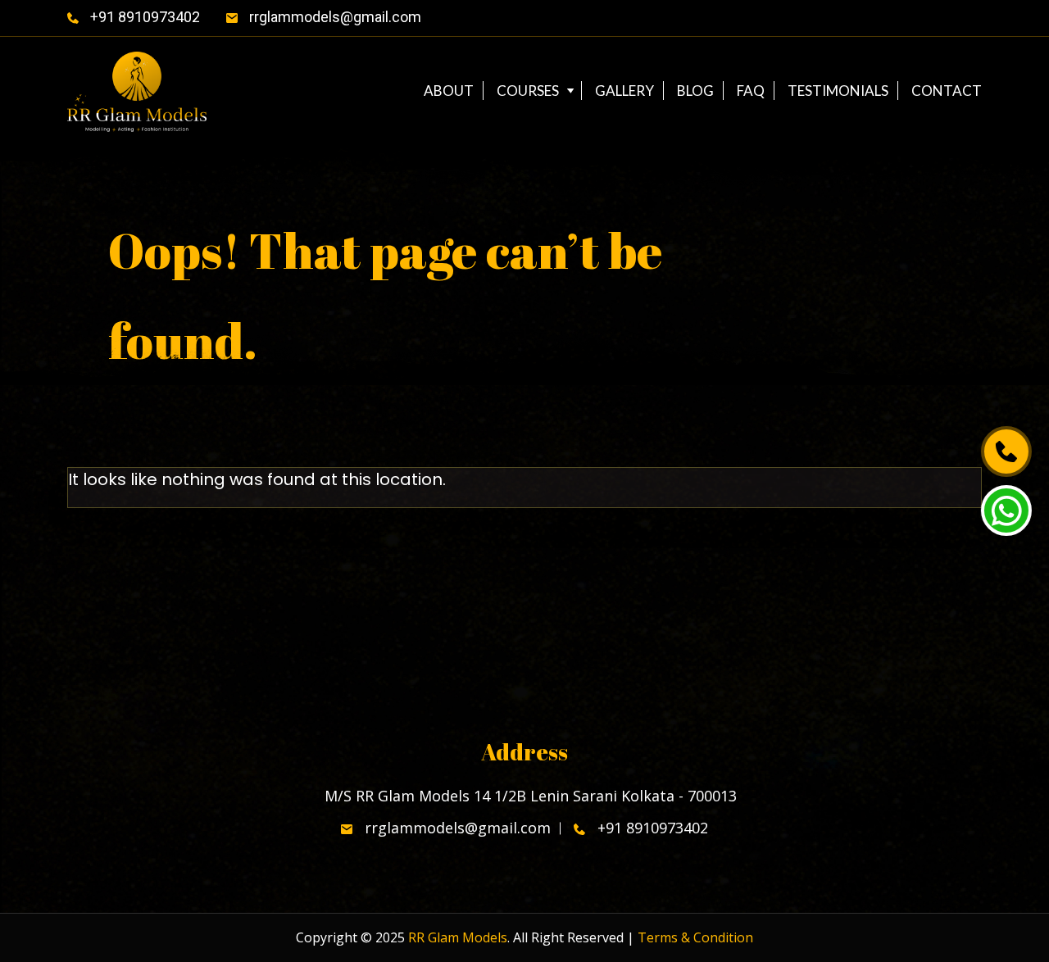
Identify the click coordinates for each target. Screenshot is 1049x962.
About (449, 90)
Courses (528, 90)
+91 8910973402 (143, 16)
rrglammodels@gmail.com (333, 16)
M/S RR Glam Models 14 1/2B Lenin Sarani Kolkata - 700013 (528, 796)
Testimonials (838, 90)
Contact (946, 90)
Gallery (624, 90)
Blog (695, 90)
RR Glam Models (457, 937)
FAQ (751, 90)
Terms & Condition (695, 937)
